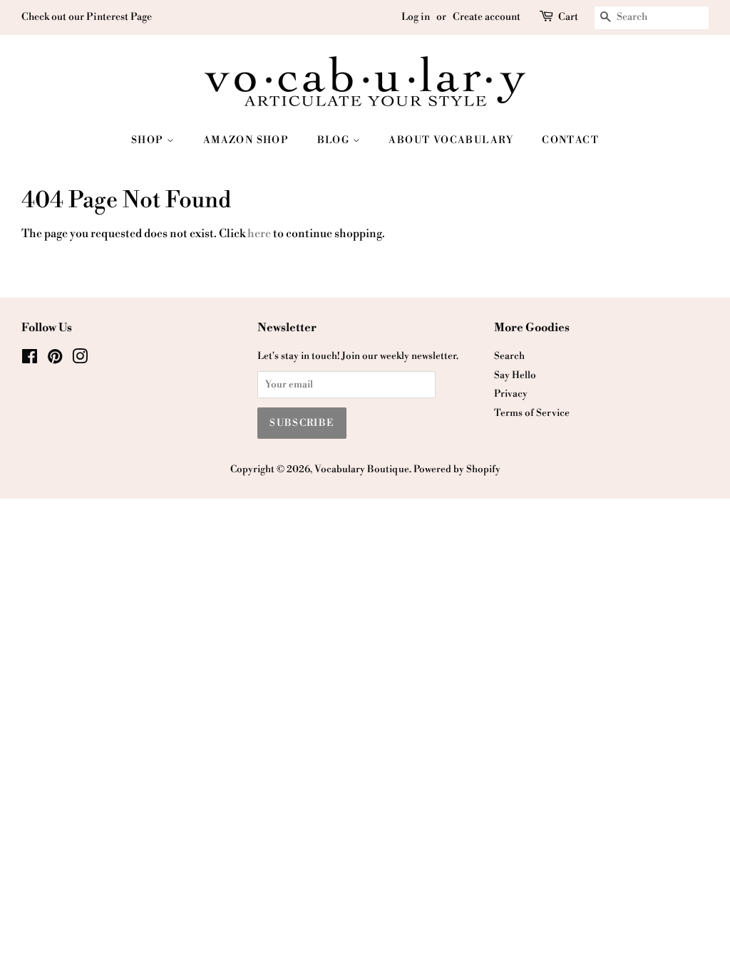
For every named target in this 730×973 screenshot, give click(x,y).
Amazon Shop (246, 140)
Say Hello (515, 375)
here (259, 234)
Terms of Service (532, 413)
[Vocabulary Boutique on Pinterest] (55, 359)
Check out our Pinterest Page (86, 17)
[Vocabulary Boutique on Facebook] (29, 359)
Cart (568, 17)
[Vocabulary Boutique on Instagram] (80, 359)
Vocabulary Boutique (361, 469)
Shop (149, 140)
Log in (415, 17)
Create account (486, 17)
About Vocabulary (451, 140)
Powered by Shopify (456, 469)
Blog (335, 140)
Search (509, 356)
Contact (570, 140)
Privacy (511, 393)
